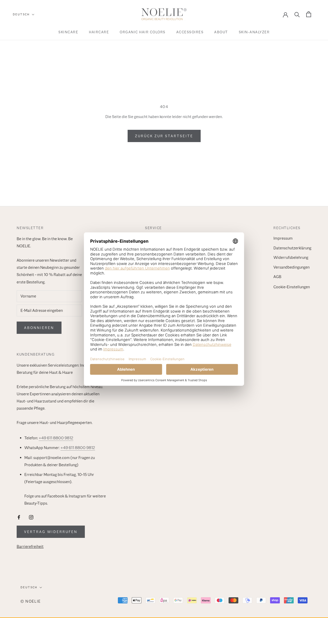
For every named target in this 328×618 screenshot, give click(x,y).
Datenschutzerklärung (292, 248)
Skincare (68, 32)
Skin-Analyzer (254, 32)
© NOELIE (30, 601)
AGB (277, 276)
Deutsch (21, 14)
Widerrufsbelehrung (290, 257)
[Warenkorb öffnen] (308, 14)
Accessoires (190, 32)
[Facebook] (19, 516)
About (221, 32)
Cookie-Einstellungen (291, 287)
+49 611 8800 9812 (56, 438)
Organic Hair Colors (143, 32)
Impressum (283, 238)
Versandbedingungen (291, 267)
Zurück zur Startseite (164, 136)
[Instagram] (31, 516)
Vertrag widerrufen (50, 531)
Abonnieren (39, 327)
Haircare (99, 32)
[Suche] (297, 14)
